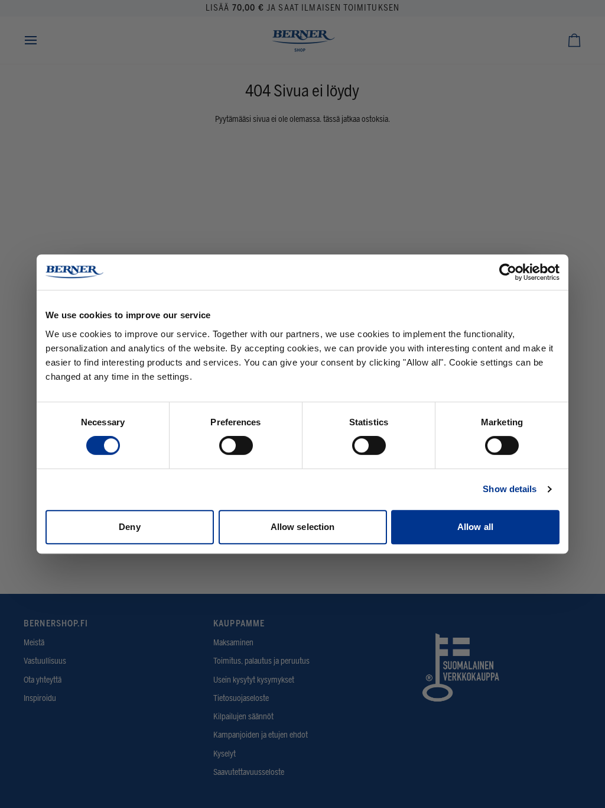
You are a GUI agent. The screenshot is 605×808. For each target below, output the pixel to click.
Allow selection (303, 527)
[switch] (236, 445)
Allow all (475, 527)
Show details (509, 489)
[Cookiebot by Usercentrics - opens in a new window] (508, 272)
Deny (129, 527)
